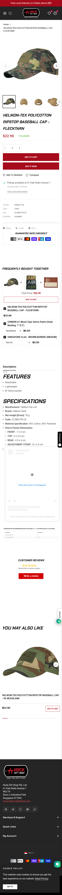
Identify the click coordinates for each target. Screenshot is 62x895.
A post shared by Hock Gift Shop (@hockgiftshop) (32, 516)
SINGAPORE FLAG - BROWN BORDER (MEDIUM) (32, 337)
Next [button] (56, 66)
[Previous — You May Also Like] (6, 664)
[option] (31, 65)
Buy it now (31, 166)
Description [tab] (9, 366)
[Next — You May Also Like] (55, 664)
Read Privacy (41, 878)
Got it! (10, 887)
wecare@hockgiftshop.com (17, 801)
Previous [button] (5, 66)
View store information (17, 191)
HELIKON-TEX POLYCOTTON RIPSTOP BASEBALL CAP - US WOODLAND (30, 697)
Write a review (31, 576)
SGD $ (30, 853)
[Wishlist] (48, 13)
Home (6, 24)
